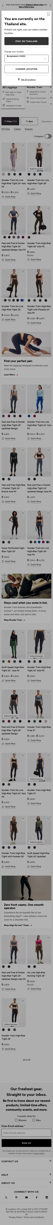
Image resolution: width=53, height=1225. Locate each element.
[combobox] (26, 58)
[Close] (48, 14)
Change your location (14, 51)
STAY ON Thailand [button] (26, 41)
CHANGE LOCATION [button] (27, 68)
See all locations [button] (28, 79)
